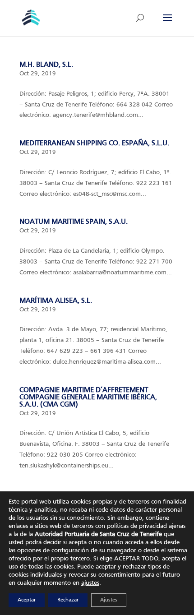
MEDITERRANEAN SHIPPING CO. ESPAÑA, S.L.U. (94, 143)
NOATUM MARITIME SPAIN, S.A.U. (73, 221)
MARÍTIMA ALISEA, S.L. (55, 300)
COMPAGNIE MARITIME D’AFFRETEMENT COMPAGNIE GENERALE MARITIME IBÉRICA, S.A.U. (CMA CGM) (88, 397)
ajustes (90, 583)
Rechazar (68, 600)
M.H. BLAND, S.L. (46, 64)
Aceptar (27, 600)
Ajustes (108, 600)
